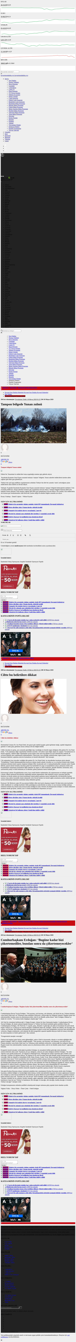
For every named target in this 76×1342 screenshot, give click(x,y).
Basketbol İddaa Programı (17, 104)
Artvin (7, 197)
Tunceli (7, 293)
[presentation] (1, 176)
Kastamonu (8, 249)
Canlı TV (12, 89)
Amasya (7, 192)
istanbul (7, 243)
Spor (6, 134)
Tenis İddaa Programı (15, 114)
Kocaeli (7, 256)
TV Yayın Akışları (14, 93)
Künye (7, 1245)
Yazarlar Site (9, 1297)
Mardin (7, 266)
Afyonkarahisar (9, 188)
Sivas (6, 286)
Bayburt (7, 305)
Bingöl (7, 204)
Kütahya (7, 259)
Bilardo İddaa (9, 1261)
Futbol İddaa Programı (16, 107)
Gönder (3, 535)
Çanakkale (8, 213)
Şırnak (7, 313)
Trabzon (7, 291)
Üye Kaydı (8, 1243)
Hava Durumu (13, 84)
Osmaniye (8, 325)
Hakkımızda (8, 1247)
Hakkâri (7, 236)
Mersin (7, 241)
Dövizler (11, 116)
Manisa (7, 263)
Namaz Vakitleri (14, 82)
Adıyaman (8, 186)
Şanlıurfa (7, 295)
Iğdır (6, 318)
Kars (6, 247)
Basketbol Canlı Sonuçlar (17, 102)
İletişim (7, 1249)
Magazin (7, 137)
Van (6, 298)
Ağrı (6, 190)
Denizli (7, 218)
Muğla (7, 268)
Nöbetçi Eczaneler (14, 95)
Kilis (6, 323)
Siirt (6, 282)
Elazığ (7, 224)
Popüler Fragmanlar (15, 128)
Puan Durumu (13, 91)
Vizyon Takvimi (14, 130)
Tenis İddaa (8, 1299)
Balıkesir (7, 201)
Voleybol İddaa (9, 1262)
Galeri (7, 141)
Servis (7, 79)
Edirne (7, 222)
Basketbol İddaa (10, 1257)
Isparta (7, 240)
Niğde (7, 273)
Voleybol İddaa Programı (16, 112)
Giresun (7, 233)
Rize (6, 277)
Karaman (7, 307)
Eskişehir (7, 229)
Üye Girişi (8, 1242)
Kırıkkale (8, 309)
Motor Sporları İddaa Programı (18, 109)
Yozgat (7, 300)
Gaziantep (8, 231)
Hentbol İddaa (9, 1259)
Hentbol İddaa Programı (16, 111)
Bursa (6, 211)
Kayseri (7, 250)
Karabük (7, 321)
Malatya (7, 261)
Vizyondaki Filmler (15, 125)
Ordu (6, 275)
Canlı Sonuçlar (13, 98)
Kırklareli (8, 252)
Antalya (7, 195)
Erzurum (7, 227)
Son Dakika (12, 80)
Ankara (7, 194)
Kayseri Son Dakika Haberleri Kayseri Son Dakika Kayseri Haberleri (26, 392)
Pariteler (11, 121)
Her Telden (13, 387)
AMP (6, 1302)
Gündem (7, 132)
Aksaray (7, 304)
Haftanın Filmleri (14, 127)
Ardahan (7, 316)
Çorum (7, 217)
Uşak (6, 297)
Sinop (6, 284)
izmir (6, 245)
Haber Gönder (13, 96)
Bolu (6, 208)
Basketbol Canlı (10, 1300)
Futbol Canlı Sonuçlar (15, 100)
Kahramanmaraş (10, 265)
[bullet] (20, 535)
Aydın (7, 199)
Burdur (7, 209)
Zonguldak (8, 302)
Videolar (7, 139)
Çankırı (7, 215)
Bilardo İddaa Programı (16, 105)
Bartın (7, 314)
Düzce (7, 327)
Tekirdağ (7, 288)
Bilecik (7, 202)
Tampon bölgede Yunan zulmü (27, 387)
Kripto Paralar (13, 118)
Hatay (7, 238)
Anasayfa (5, 387)
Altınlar (11, 123)
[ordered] (18, 535)
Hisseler (11, 119)
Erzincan (7, 225)
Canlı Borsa (12, 88)
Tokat (6, 289)
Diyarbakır (8, 220)
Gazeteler (12, 86)
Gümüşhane (8, 234)
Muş (6, 270)
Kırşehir (7, 254)
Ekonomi (7, 135)
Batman (7, 311)
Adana (7, 185)
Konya (7, 257)
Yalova (7, 320)
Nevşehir (7, 272)
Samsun (7, 281)
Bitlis (6, 206)
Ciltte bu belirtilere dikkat (26, 658)
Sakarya (7, 279)
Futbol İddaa (9, 1255)
